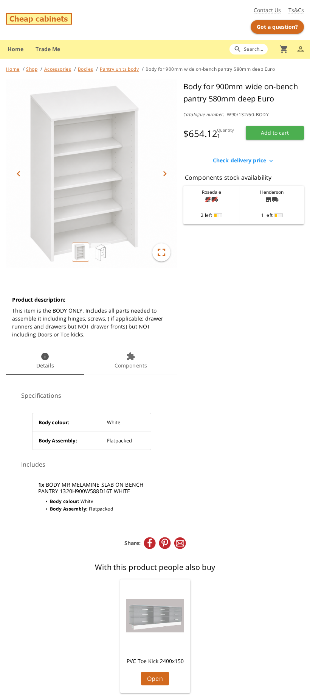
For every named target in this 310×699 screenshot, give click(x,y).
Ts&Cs (295, 10)
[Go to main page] (54, 20)
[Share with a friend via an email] (180, 543)
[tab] (45, 361)
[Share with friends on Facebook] (150, 543)
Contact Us (267, 10)
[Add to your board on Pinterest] (165, 543)
